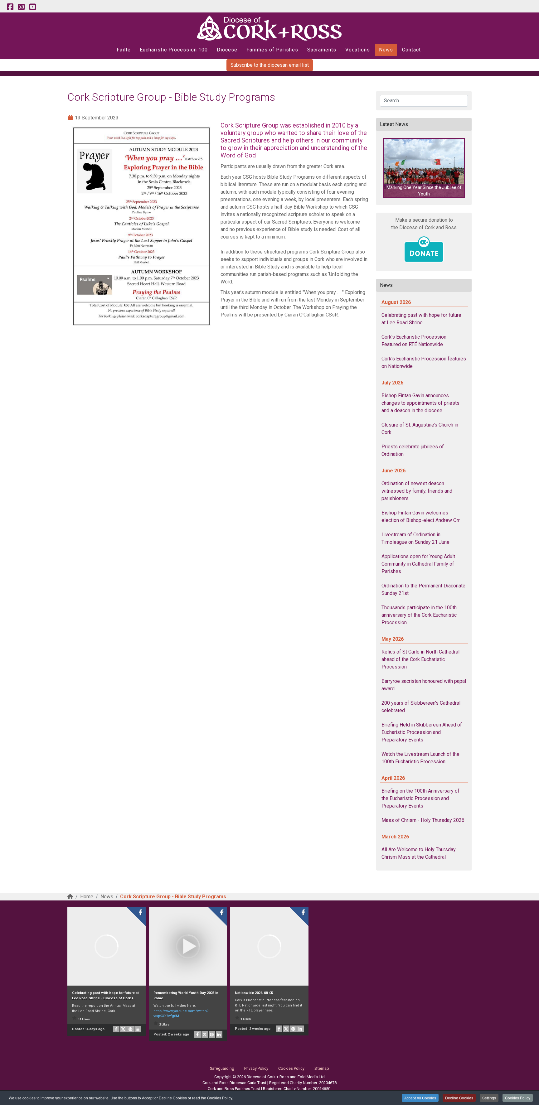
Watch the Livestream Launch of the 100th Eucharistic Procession (420, 758)
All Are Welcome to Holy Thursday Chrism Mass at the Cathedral (418, 853)
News (386, 50)
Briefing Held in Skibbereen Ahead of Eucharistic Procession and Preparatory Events (421, 732)
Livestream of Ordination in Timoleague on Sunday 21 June (415, 538)
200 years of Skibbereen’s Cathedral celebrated (420, 706)
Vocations (357, 50)
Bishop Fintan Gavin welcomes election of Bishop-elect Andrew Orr (420, 516)
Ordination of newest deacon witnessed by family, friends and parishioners (416, 490)
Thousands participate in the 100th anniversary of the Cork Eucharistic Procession (419, 615)
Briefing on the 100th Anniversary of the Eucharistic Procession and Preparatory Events (420, 798)
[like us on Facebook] (10, 7)
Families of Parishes (272, 50)
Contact (411, 50)
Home (86, 897)
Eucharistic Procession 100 (174, 50)
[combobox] (424, 101)
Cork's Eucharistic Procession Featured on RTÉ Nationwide (413, 340)
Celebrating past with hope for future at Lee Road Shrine (421, 319)
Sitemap (321, 1068)
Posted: (88, 1029)
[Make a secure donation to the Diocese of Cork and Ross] (424, 249)
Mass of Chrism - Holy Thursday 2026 (422, 820)
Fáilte (124, 50)
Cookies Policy (517, 1097)
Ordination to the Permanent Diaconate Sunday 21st (423, 589)
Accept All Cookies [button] (420, 1097)
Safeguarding (222, 1068)
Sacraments (321, 50)
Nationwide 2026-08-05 (254, 993)
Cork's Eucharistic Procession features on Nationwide (423, 362)
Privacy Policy (256, 1068)
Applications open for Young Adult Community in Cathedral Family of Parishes (418, 563)
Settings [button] (489, 1097)
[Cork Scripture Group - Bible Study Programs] (141, 226)
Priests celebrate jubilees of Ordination (412, 450)
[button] (424, 168)
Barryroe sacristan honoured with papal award (423, 685)
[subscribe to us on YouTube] (32, 7)
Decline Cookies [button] (459, 1097)
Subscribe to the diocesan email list (270, 65)
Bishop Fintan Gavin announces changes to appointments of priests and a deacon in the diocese (420, 403)
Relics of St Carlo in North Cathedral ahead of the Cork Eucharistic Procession (420, 659)
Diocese (227, 50)
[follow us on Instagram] (21, 7)
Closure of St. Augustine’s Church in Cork (419, 428)
